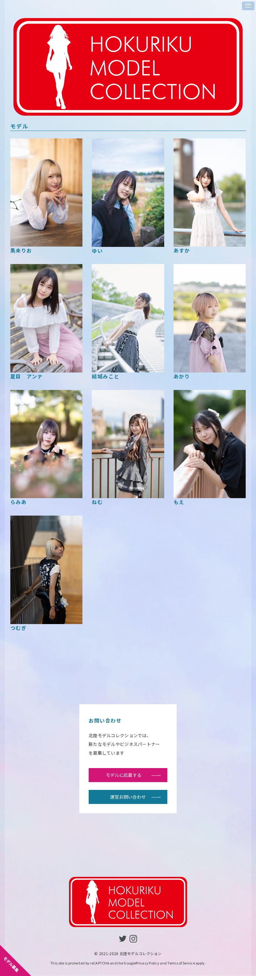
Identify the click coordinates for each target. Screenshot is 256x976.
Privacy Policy (147, 962)
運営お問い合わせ (128, 797)
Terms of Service (180, 962)
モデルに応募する (123, 775)
